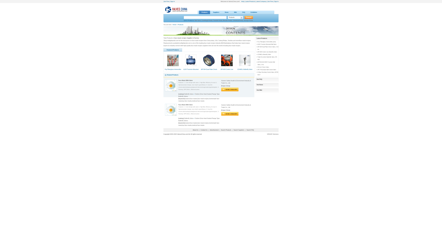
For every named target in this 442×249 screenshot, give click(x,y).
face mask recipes (203, 98)
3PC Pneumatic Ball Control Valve (266, 69)
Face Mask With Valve (185, 80)
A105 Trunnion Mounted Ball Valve (266, 44)
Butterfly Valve (188, 94)
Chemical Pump (238, 20)
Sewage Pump (248, 20)
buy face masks (187, 101)
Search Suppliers (238, 130)
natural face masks (191, 98)
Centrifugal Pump (207, 20)
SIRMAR (269, 134)
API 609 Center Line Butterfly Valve (267, 52)
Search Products (226, 130)
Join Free (166, 1)
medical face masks (198, 101)
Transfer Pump (217, 20)
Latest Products (250, 1)
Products (180, 24)
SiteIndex (276, 134)
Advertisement (214, 130)
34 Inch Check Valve (263, 67)
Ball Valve (198, 20)
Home (174, 24)
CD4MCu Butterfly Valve (244, 69)
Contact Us (204, 130)
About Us (195, 130)
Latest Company (261, 1)
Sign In (172, 1)
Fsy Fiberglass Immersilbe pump (266, 41)
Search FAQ (250, 130)
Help (242, 1)
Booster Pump (227, 20)
